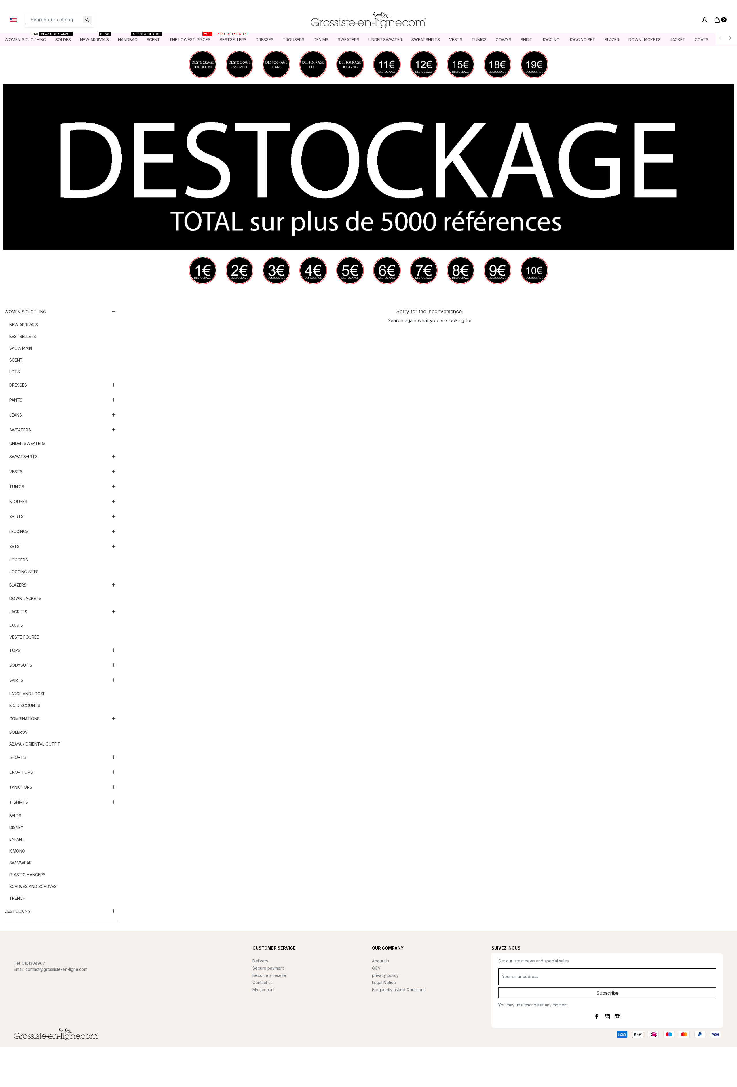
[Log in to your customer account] (704, 20)
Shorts (17, 757)
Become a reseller (269, 975)
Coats (16, 625)
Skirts (16, 680)
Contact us (262, 982)
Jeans (15, 414)
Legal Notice (384, 982)
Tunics (16, 486)
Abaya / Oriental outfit (34, 744)
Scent (16, 360)
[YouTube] (607, 1016)
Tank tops (20, 787)
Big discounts (24, 705)
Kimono (17, 851)
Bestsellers (22, 336)
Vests (15, 471)
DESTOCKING (18, 911)
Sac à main (20, 348)
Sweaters (20, 429)
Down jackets (25, 598)
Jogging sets (24, 571)
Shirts (16, 516)
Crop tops (21, 772)
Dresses (18, 385)
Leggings (19, 531)
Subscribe (607, 993)
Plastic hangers (27, 874)
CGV (376, 968)
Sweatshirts (23, 456)
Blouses (18, 501)
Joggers (18, 559)
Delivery (260, 960)
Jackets (18, 611)
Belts (15, 815)
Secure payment (268, 968)
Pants (15, 400)
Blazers (17, 584)
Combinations (24, 718)
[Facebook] (597, 1016)
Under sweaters (27, 443)
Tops (14, 650)
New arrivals (23, 324)
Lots (14, 371)
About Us (380, 960)
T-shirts (18, 802)
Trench (17, 898)
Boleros (18, 732)
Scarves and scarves (33, 886)
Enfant (17, 839)
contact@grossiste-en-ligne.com (56, 969)
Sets (14, 546)
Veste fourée (24, 637)
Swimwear (20, 862)
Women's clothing (25, 311)
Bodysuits (20, 665)
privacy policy (385, 975)
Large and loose (27, 693)
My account (263, 989)
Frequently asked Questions (399, 989)
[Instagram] (617, 1016)
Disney (16, 827)
